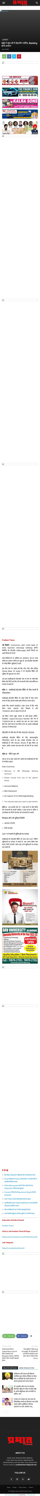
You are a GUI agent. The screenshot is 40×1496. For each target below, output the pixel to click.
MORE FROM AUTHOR (26, 1368)
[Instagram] (17, 1479)
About (8, 1487)
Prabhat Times (8, 1226)
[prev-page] (3, 1412)
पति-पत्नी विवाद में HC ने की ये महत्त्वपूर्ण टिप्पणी (17, 1209)
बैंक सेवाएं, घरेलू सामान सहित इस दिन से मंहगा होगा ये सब (19, 1175)
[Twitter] (14, 56)
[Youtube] (29, 1479)
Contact (31, 1487)
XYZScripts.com (30, 1495)
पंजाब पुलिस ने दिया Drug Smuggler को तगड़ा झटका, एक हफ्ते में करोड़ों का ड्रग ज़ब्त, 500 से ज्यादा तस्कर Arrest (30, 1353)
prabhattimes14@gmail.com (26, 1465)
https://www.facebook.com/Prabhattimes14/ (19, 1237)
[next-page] (7, 1412)
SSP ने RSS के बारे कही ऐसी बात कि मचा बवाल (17, 1199)
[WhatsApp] (4, 56)
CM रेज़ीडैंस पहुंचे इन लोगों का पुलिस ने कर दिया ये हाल (19, 1213)
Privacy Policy (23, 1487)
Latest (8, 8)
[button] (3, 3)
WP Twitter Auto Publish (11, 1495)
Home (3, 8)
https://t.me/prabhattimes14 (13, 1248)
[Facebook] (9, 56)
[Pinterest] (19, 56)
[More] (31, 1336)
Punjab (14, 1487)
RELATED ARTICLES (10, 1368)
